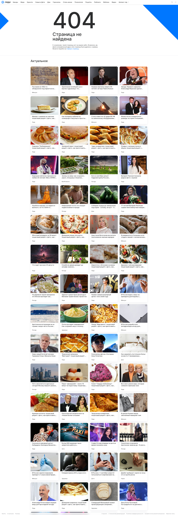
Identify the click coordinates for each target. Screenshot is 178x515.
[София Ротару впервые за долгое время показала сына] (104, 437)
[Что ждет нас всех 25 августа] (44, 259)
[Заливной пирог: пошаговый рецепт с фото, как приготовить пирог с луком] (74, 140)
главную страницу (72, 49)
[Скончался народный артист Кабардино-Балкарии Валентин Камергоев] (44, 437)
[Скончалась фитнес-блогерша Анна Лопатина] (104, 348)
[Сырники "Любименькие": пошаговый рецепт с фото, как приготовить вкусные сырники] (44, 140)
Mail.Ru (4, 513)
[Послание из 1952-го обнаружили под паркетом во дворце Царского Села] (44, 80)
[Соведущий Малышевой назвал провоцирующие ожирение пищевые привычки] (104, 496)
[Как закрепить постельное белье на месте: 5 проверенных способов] (133, 348)
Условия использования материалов (155, 513)
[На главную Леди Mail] (7, 2)
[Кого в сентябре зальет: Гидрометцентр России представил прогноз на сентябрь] (104, 169)
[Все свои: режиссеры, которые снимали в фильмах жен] (133, 377)
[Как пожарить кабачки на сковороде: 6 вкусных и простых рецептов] (74, 110)
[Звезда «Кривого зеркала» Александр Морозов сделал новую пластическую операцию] (133, 80)
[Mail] (2, 2)
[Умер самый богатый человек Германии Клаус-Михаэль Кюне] (44, 348)
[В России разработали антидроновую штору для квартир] (133, 318)
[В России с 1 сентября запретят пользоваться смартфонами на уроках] (104, 466)
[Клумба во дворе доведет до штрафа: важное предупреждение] (74, 259)
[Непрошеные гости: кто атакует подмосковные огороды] (74, 199)
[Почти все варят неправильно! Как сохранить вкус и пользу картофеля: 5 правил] (74, 318)
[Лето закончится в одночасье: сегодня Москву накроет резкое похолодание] (44, 377)
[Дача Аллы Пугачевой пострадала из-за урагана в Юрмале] (133, 496)
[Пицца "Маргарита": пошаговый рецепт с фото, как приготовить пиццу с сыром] (104, 318)
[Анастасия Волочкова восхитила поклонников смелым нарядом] (104, 229)
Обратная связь (170, 513)
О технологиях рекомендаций (117, 513)
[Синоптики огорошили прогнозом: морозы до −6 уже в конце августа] (133, 437)
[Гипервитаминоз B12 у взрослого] (74, 466)
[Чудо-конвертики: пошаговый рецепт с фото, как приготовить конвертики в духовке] (104, 140)
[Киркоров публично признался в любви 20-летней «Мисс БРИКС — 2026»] (44, 169)
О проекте (104, 513)
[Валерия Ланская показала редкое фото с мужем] (133, 169)
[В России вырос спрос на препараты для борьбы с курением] (133, 288)
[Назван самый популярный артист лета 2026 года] (104, 288)
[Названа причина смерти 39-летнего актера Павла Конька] (104, 80)
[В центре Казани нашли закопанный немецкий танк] (133, 407)
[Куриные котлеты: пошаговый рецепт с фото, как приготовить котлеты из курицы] (44, 407)
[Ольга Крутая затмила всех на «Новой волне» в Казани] (74, 407)
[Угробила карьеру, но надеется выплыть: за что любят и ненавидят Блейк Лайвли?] (44, 199)
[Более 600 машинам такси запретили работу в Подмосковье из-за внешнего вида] (74, 437)
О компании (10, 513)
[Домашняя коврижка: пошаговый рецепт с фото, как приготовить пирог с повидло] (74, 496)
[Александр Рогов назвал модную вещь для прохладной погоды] (44, 496)
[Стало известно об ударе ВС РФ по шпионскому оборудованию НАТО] (104, 110)
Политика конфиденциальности (134, 513)
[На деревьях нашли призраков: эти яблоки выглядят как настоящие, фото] (44, 288)
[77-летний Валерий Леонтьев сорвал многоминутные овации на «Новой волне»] (133, 199)
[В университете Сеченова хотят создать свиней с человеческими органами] (133, 229)
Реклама (17, 513)
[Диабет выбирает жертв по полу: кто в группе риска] (133, 466)
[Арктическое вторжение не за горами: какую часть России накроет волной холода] (44, 318)
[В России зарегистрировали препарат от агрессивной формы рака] (44, 466)
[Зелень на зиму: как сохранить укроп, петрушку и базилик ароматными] (74, 169)
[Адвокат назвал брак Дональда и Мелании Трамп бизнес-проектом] (74, 288)
